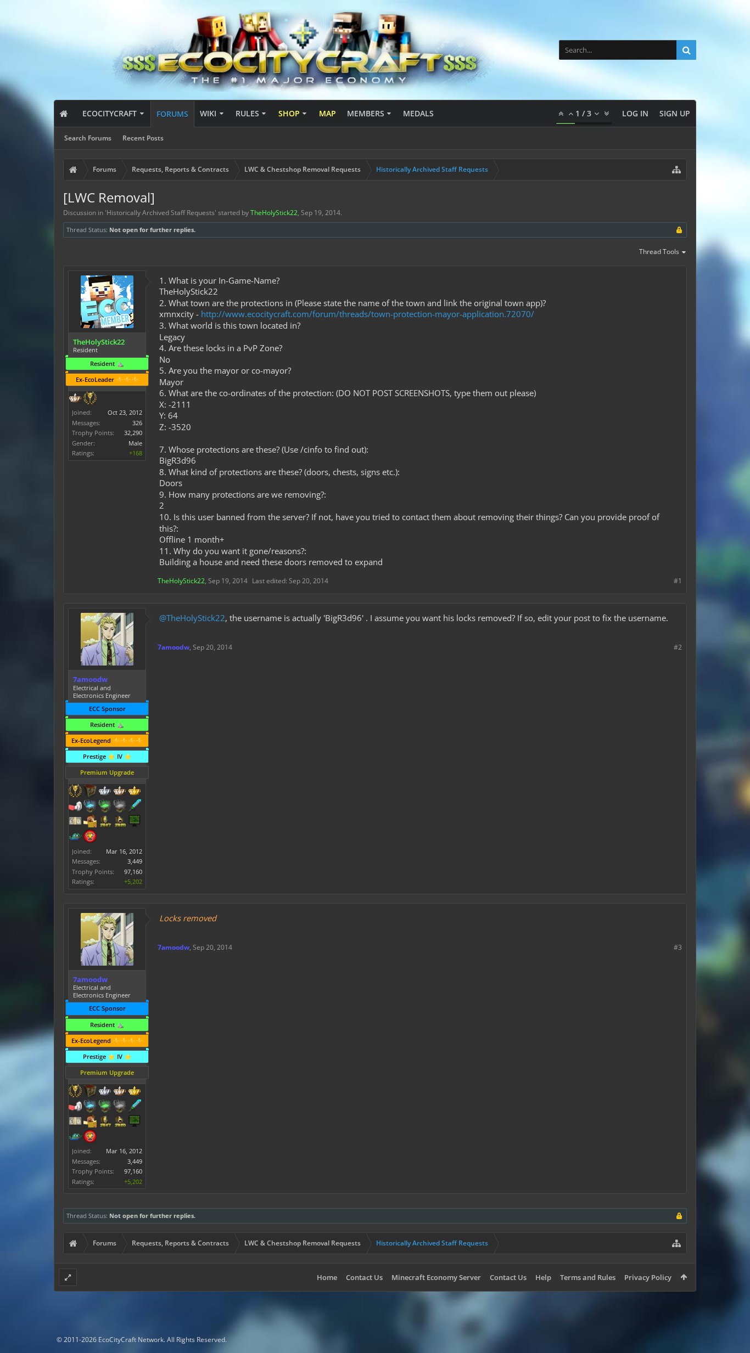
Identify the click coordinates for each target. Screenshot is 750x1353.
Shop (289, 113)
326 (137, 423)
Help (543, 1277)
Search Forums (87, 138)
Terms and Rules (587, 1277)
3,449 (134, 861)
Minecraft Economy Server (436, 1277)
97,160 (133, 871)
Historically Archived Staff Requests (161, 212)
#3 (678, 947)
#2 (678, 647)
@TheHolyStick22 (192, 617)
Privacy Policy (647, 1277)
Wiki (208, 113)
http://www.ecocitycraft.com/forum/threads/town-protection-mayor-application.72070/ (367, 313)
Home (327, 1277)
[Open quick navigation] (676, 169)
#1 (678, 581)
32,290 (133, 433)
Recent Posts (143, 138)
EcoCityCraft (109, 113)
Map (327, 113)
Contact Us (364, 1277)
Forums (172, 114)
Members (365, 113)
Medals (418, 113)
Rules (247, 113)
